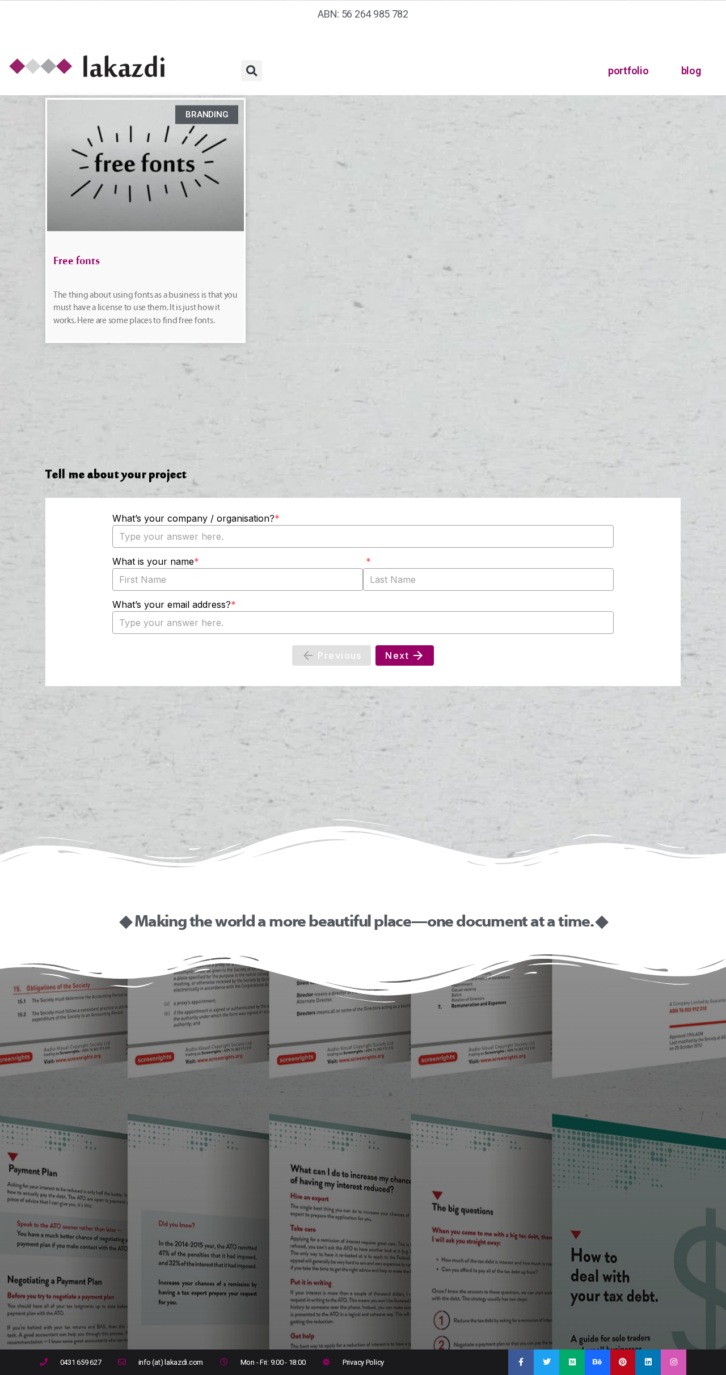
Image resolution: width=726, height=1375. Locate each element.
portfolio (628, 71)
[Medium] (572, 1362)
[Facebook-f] (521, 1362)
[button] (251, 70)
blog (691, 71)
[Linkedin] (648, 1362)
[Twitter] (546, 1362)
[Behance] (597, 1362)
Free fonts (76, 264)
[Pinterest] (623, 1362)
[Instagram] (673, 1362)
